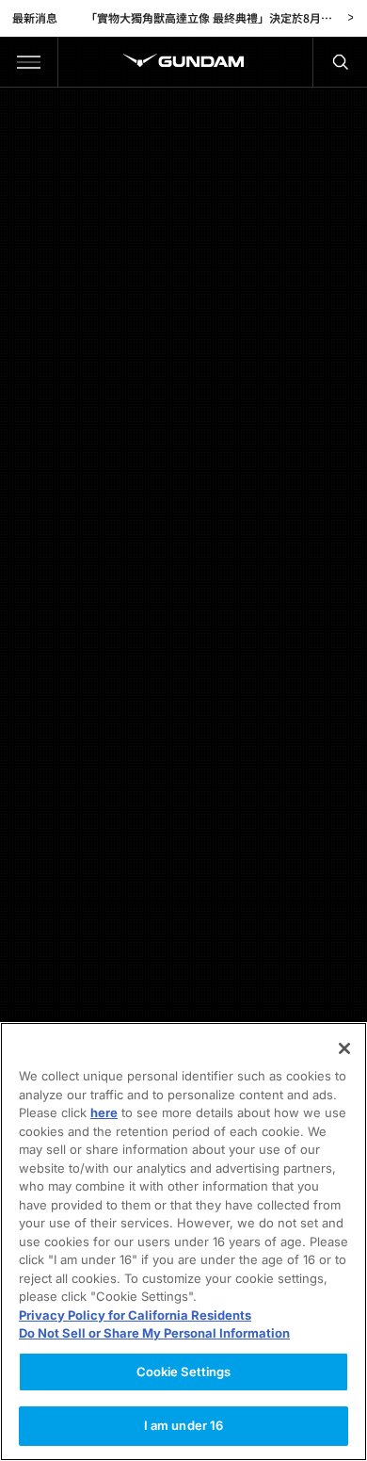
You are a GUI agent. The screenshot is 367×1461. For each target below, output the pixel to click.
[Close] (344, 1048)
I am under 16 (184, 1425)
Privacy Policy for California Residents (135, 1315)
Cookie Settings (183, 1371)
